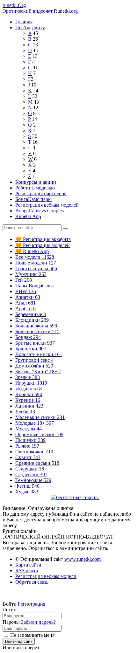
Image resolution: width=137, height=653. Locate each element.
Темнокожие (33, 480)
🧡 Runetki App (32, 251)
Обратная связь (31, 582)
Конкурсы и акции (35, 182)
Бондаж (28, 337)
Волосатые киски (38, 354)
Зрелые (27, 377)
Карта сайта (28, 564)
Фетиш (27, 486)
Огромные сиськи (39, 434)
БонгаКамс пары (33, 199)
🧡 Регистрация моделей (42, 245)
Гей (23, 280)
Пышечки (30, 440)
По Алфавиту (30, 27)
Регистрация (31, 604)
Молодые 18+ (34, 423)
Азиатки (27, 297)
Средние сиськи (37, 463)
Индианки (28, 388)
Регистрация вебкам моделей (47, 205)
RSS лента (26, 570)
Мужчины (31, 274)
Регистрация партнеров (41, 193)
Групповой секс (34, 360)
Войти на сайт (18, 641)
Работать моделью (35, 187)
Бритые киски (35, 343)
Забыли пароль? (38, 622)
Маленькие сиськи (40, 417)
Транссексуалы (36, 268)
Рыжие (27, 446)
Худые (26, 491)
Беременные (30, 314)
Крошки (28, 394)
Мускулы (28, 428)
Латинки (29, 406)
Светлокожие (34, 451)
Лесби (25, 411)
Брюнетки (30, 348)
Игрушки (31, 383)
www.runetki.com (82, 559)
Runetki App (28, 216)
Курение (27, 400)
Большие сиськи (37, 331)
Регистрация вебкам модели (45, 576)
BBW (25, 291)
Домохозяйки (34, 365)
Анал (25, 303)
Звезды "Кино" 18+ (38, 371)
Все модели (34, 257)
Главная (23, 21)
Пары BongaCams (34, 285)
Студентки (31, 474)
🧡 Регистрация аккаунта (43, 239)
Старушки (29, 468)
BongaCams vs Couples (39, 210)
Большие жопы (36, 325)
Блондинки (32, 320)
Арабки (25, 308)
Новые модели (35, 262)
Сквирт (27, 457)
